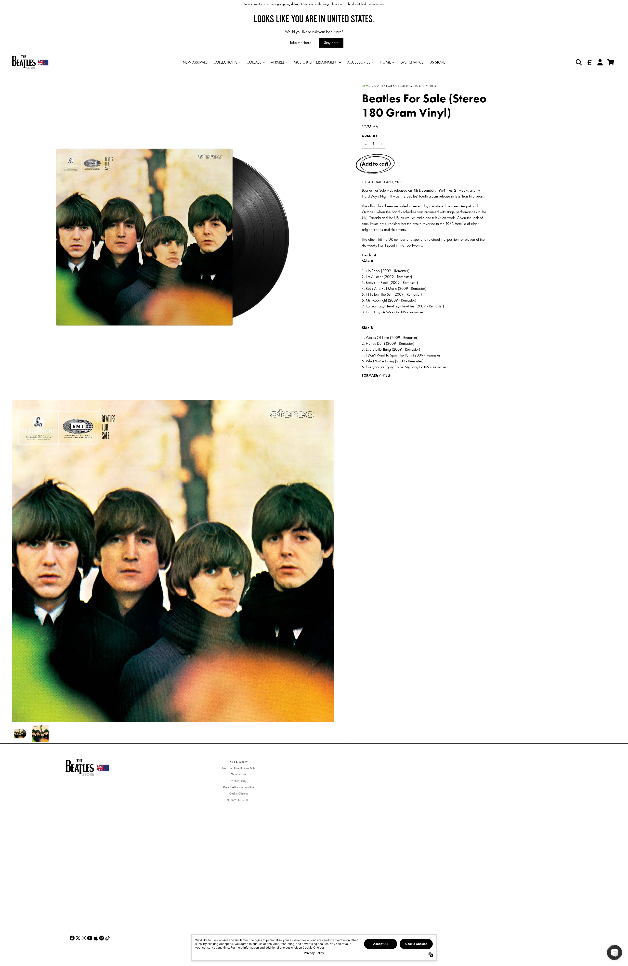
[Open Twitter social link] (78, 938)
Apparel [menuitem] (277, 62)
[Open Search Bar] (578, 62)
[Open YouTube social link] (89, 938)
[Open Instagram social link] (83, 938)
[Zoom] (173, 234)
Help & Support (238, 762)
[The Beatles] (30, 62)
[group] (20, 733)
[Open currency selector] (589, 62)
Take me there (300, 42)
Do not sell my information (238, 787)
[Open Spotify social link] (101, 938)
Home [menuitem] (385, 62)
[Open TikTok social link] (107, 938)
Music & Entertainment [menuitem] (316, 62)
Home (366, 85)
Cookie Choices (238, 793)
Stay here (331, 42)
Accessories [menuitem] (358, 62)
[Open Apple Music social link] (95, 938)
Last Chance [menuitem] (412, 62)
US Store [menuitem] (437, 62)
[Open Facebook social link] (72, 938)
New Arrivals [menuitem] (195, 62)
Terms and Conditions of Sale (238, 768)
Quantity (369, 136)
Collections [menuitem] (225, 62)
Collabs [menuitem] (254, 62)
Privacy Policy (239, 781)
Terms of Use (238, 774)
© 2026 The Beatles (238, 800)
